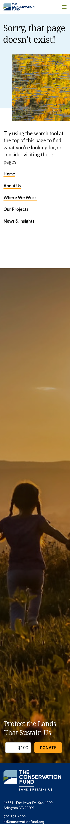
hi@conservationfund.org (24, 822)
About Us (12, 185)
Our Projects (16, 209)
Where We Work (20, 197)
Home (9, 173)
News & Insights (19, 221)
